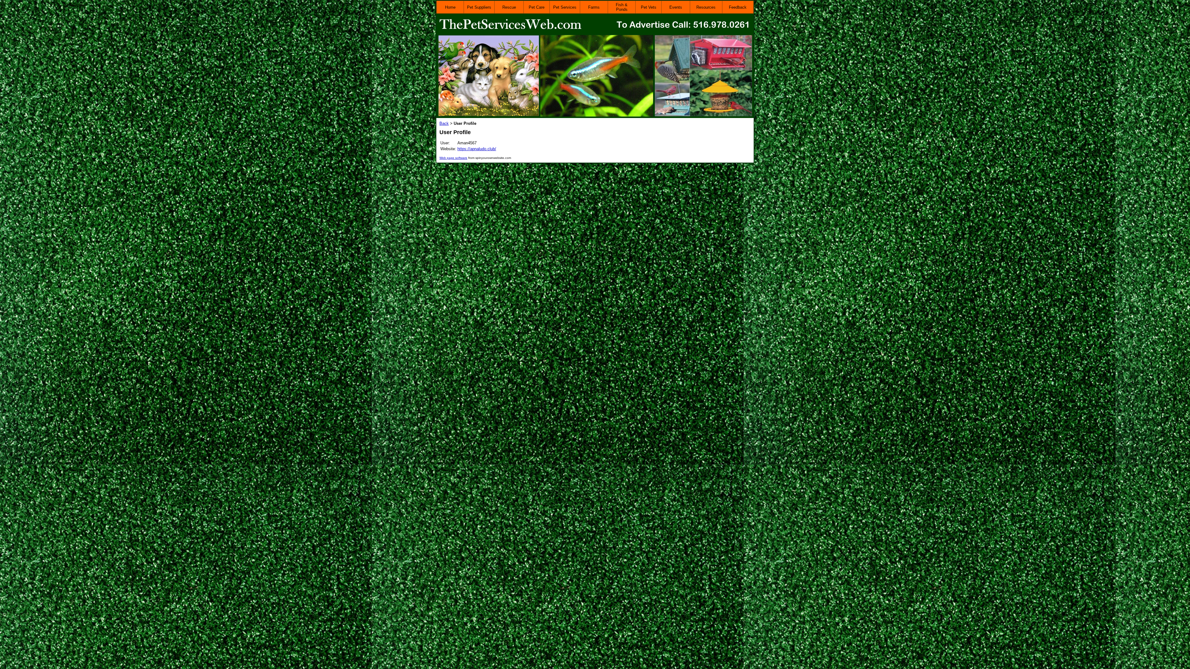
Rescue (509, 7)
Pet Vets (648, 7)
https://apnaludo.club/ (476, 148)
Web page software (453, 158)
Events (675, 7)
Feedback (738, 7)
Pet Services (564, 7)
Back (444, 123)
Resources (706, 7)
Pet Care (536, 7)
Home (450, 7)
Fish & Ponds (622, 7)
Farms (594, 7)
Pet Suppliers (479, 7)
